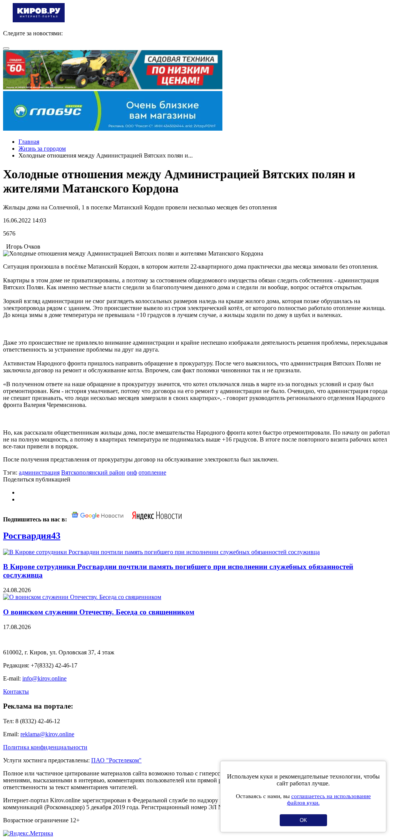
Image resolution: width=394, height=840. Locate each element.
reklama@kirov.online (47, 734)
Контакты (16, 691)
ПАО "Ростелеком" (116, 760)
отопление (152, 472)
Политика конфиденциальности (45, 747)
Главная (28, 141)
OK (303, 820)
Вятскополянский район (93, 472)
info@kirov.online (44, 678)
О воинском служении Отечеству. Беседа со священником (98, 612)
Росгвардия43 (31, 536)
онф (132, 472)
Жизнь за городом (42, 148)
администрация (39, 472)
